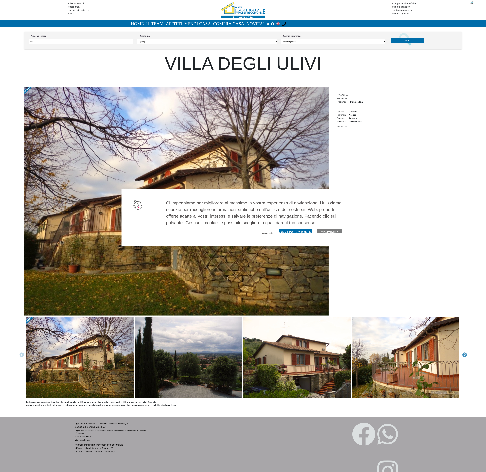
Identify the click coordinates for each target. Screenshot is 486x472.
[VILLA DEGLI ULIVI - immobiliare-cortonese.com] (243, 10)
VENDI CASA (197, 24)
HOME (137, 24)
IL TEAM (155, 24)
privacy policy (268, 233)
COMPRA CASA (228, 24)
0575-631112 (82, 433)
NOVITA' (255, 24)
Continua (330, 231)
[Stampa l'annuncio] (478, 3)
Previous (33, 352)
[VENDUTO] (189, 357)
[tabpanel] (80, 357)
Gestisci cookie (295, 231)
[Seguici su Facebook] (364, 435)
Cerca (407, 41)
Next (460, 352)
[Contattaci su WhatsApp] (387, 435)
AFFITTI (174, 24)
